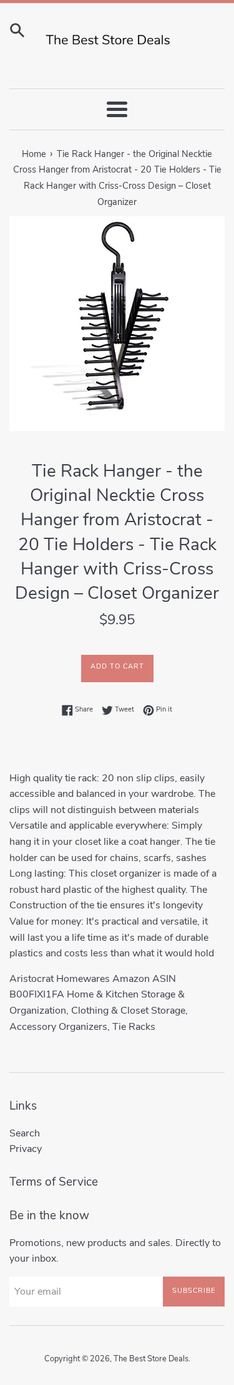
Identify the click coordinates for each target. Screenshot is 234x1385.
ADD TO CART (117, 666)
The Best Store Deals (151, 1358)
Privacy (25, 1149)
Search (24, 1133)
